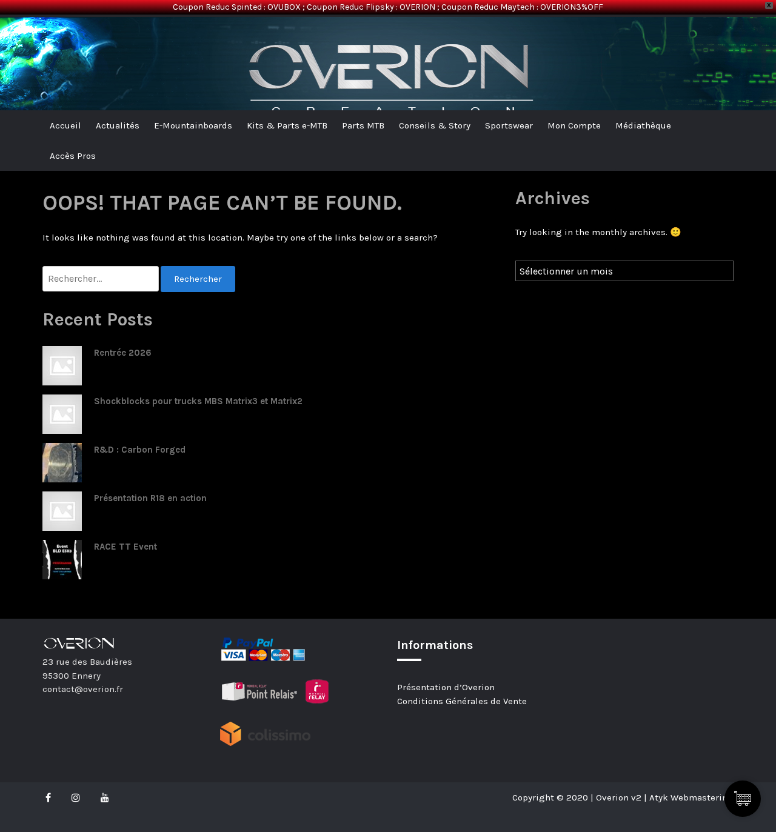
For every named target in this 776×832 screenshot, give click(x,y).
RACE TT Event (125, 546)
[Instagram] (75, 797)
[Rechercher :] (101, 279)
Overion (75, 37)
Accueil (65, 125)
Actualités (117, 125)
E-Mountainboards (193, 125)
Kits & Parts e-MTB (287, 125)
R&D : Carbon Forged (140, 449)
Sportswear (509, 125)
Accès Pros (73, 155)
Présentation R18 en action (150, 498)
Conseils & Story (434, 125)
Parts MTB (363, 125)
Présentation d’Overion (446, 687)
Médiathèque (643, 125)
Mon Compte (574, 125)
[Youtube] (105, 797)
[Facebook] (51, 797)
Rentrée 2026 (123, 352)
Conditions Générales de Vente (462, 701)
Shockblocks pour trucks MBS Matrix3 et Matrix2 (198, 401)
